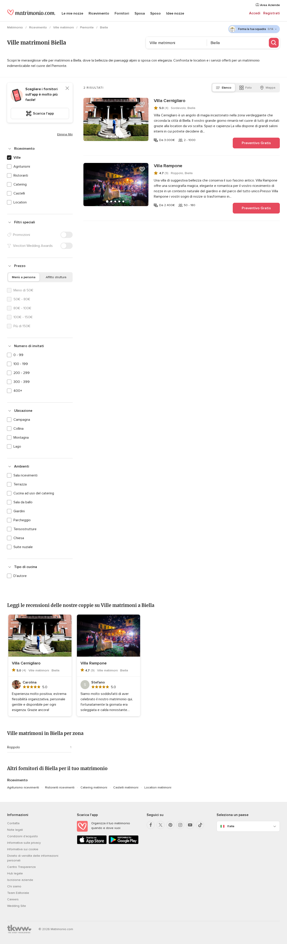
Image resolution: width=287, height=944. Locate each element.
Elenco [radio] (226, 88)
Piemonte (87, 27)
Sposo (155, 13)
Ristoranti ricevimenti (59, 787)
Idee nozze (175, 13)
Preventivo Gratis (256, 143)
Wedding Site (16, 906)
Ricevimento (99, 13)
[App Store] (92, 843)
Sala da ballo (23, 502)
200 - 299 (21, 373)
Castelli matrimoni (125, 787)
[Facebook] (151, 825)
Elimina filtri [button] (65, 134)
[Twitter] (161, 825)
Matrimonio (15, 27)
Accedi (254, 13)
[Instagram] (180, 825)
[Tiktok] (200, 825)
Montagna (21, 437)
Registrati (271, 13)
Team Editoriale (18, 893)
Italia (230, 826)
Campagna (21, 419)
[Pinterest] (170, 825)
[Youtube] (190, 825)
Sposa (140, 13)
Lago (17, 446)
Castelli (19, 193)
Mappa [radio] (270, 88)
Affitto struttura (56, 277)
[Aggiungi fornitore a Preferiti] (142, 104)
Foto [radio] (248, 88)
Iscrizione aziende (20, 880)
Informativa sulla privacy (24, 843)
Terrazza (20, 484)
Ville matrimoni (64, 27)
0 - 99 (18, 355)
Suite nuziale (23, 547)
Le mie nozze (72, 13)
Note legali (15, 830)
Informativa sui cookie (22, 849)
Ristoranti (20, 175)
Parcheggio (22, 520)
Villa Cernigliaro (169, 100)
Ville (17, 157)
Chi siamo (14, 886)
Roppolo (13, 747)
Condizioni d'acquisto (22, 836)
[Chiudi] (67, 88)
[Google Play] (123, 843)
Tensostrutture (25, 529)
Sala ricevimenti (25, 475)
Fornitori (122, 13)
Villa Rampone (168, 166)
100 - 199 (20, 364)
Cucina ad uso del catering (33, 493)
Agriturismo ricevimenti (23, 787)
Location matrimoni (157, 787)
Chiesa (18, 538)
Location (20, 202)
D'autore (20, 576)
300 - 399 (21, 382)
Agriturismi (21, 166)
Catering (20, 184)
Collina (18, 428)
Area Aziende (269, 5)
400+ (17, 391)
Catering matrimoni (93, 787)
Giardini (19, 511)
